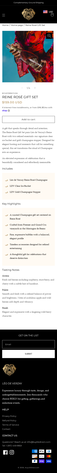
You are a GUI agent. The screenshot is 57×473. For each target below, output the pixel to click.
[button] (3, 15)
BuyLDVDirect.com (32, 468)
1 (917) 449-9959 (14, 445)
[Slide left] (22, 88)
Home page (17, 25)
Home (5, 25)
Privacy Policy (9, 416)
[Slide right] (35, 88)
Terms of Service (10, 424)
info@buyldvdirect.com (38, 442)
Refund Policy (9, 420)
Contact (6, 429)
